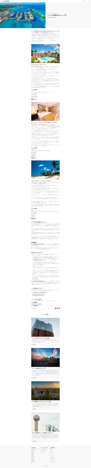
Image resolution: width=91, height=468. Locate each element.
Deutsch (32, 450)
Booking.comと (37, 243)
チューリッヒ (52, 462)
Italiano (32, 454)
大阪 (51, 449)
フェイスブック (43, 449)
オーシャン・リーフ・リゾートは (37, 124)
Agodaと (42, 243)
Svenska (32, 459)
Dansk (32, 460)
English (32, 451)
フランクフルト (53, 458)
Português (33, 461)
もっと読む (34, 344)
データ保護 (33, 449)
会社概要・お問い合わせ (35, 448)
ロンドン (51, 460)
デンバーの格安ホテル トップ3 (38, 368)
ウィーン (51, 453)
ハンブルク (52, 459)
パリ (51, 454)
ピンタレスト (43, 452)
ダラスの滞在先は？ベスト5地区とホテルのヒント (43, 432)
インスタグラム (43, 448)
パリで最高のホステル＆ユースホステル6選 (41, 401)
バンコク (51, 455)
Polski (32, 455)
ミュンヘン (52, 452)
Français (32, 453)
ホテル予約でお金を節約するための (38, 281)
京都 (51, 450)
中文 (32, 462)
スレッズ (42, 451)
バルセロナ (52, 461)
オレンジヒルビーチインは (36, 66)
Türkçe (32, 458)
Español (32, 452)
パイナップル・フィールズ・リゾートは (39, 182)
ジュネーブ (52, 457)
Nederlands (33, 457)
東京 (51, 448)
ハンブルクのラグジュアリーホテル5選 (40, 338)
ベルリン (51, 451)
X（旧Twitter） (43, 450)
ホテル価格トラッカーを (37, 259)
